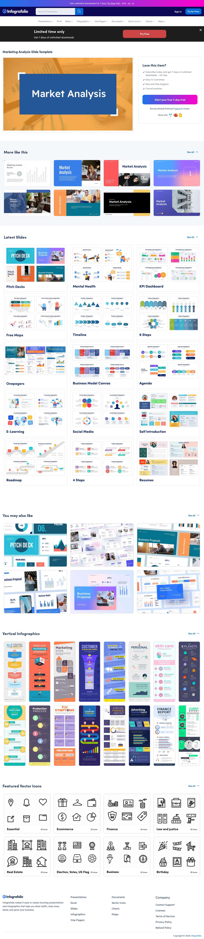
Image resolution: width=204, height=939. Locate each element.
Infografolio (196, 935)
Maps (161, 21)
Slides (68, 21)
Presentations (44, 21)
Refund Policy (163, 927)
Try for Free (193, 11)
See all (190, 152)
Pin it (11, 62)
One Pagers (100, 21)
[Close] (201, 30)
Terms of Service (165, 916)
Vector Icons (134, 21)
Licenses (160, 910)
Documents (117, 21)
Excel (59, 21)
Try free (144, 33)
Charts (149, 21)
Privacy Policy (164, 922)
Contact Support (165, 904)
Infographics (83, 21)
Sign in (178, 11)
